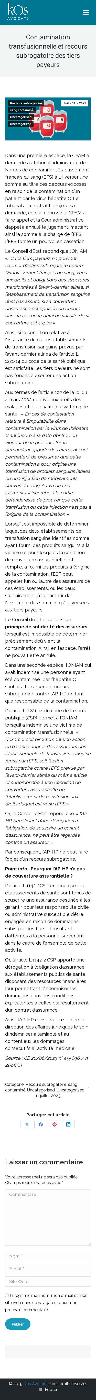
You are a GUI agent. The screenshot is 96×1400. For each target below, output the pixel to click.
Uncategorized (20, 124)
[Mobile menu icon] (86, 12)
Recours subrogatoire (26, 103)
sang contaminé (21, 110)
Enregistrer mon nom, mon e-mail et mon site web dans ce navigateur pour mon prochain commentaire (46, 1302)
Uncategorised (20, 117)
